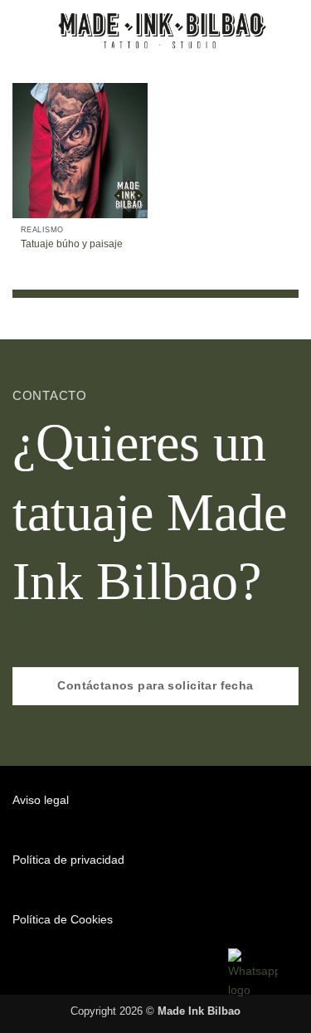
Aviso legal (40, 799)
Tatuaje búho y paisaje (72, 244)
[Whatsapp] (253, 973)
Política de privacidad (68, 859)
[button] (21, 29)
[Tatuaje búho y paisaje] (80, 150)
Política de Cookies (62, 919)
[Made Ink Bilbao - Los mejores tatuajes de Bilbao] (164, 29)
